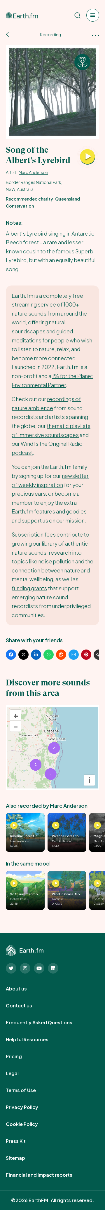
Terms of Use (27, 1090)
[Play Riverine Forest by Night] (56, 825)
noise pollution (56, 561)
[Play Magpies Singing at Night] (97, 825)
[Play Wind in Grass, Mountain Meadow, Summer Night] (56, 883)
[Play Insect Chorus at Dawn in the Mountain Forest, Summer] (97, 883)
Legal (19, 1073)
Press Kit (22, 1141)
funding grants (29, 588)
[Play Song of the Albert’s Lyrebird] (87, 157)
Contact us (25, 1005)
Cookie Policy (28, 1124)
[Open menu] (92, 15)
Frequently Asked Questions (45, 1022)
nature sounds (29, 313)
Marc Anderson (33, 172)
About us (23, 988)
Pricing (20, 1056)
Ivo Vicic (57, 899)
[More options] (95, 34)
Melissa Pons (18, 899)
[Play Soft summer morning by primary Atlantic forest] (14, 883)
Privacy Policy (28, 1107)
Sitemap (22, 1158)
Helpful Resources (33, 1039)
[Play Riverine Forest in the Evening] (14, 825)
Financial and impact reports (45, 1174)
